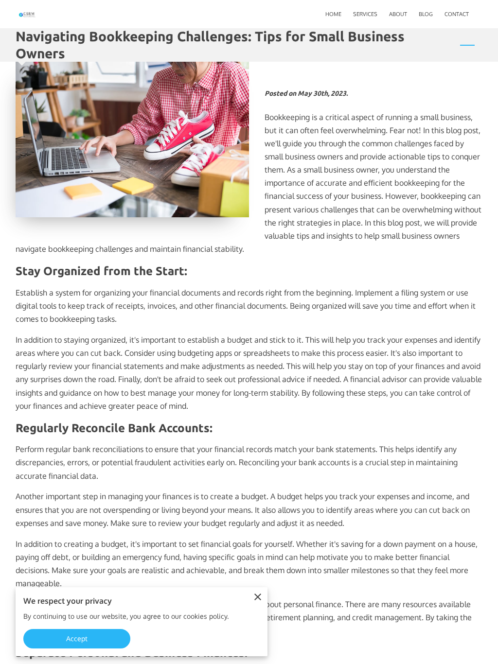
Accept (77, 638)
